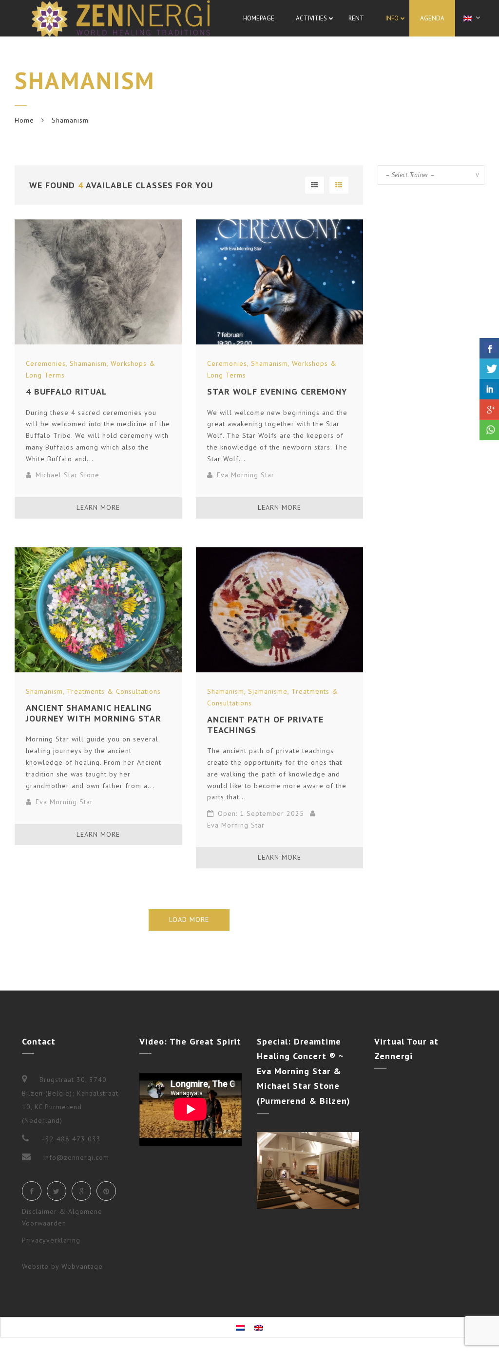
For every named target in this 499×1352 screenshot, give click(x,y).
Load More (189, 919)
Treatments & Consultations (114, 691)
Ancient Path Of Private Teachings (265, 725)
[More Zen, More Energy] (121, 18)
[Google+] (81, 1191)
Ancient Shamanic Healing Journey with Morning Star (93, 713)
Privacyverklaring (51, 1240)
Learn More (98, 507)
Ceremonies (46, 363)
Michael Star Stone (67, 474)
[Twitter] (56, 1191)
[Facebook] (31, 1191)
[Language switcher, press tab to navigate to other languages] (473, 18)
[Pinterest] (106, 1191)
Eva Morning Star (245, 474)
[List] (314, 185)
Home (24, 120)
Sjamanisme (268, 691)
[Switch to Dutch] (240, 1327)
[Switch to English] (259, 1327)
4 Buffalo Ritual (66, 391)
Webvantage (82, 1266)
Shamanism (88, 363)
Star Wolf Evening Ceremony (277, 391)
